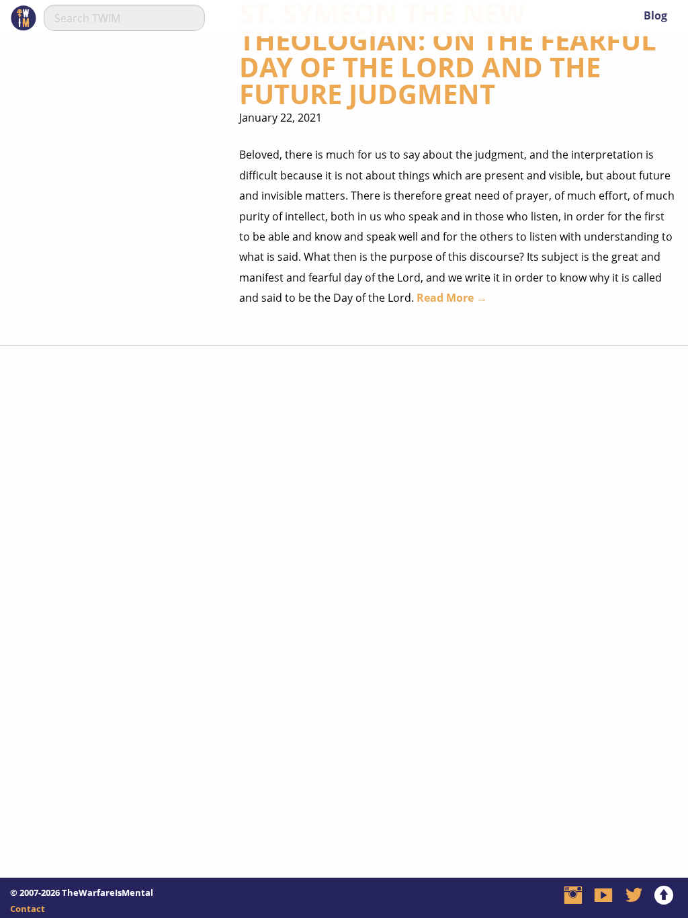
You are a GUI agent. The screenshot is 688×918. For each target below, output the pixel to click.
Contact (27, 909)
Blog (655, 15)
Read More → (452, 297)
